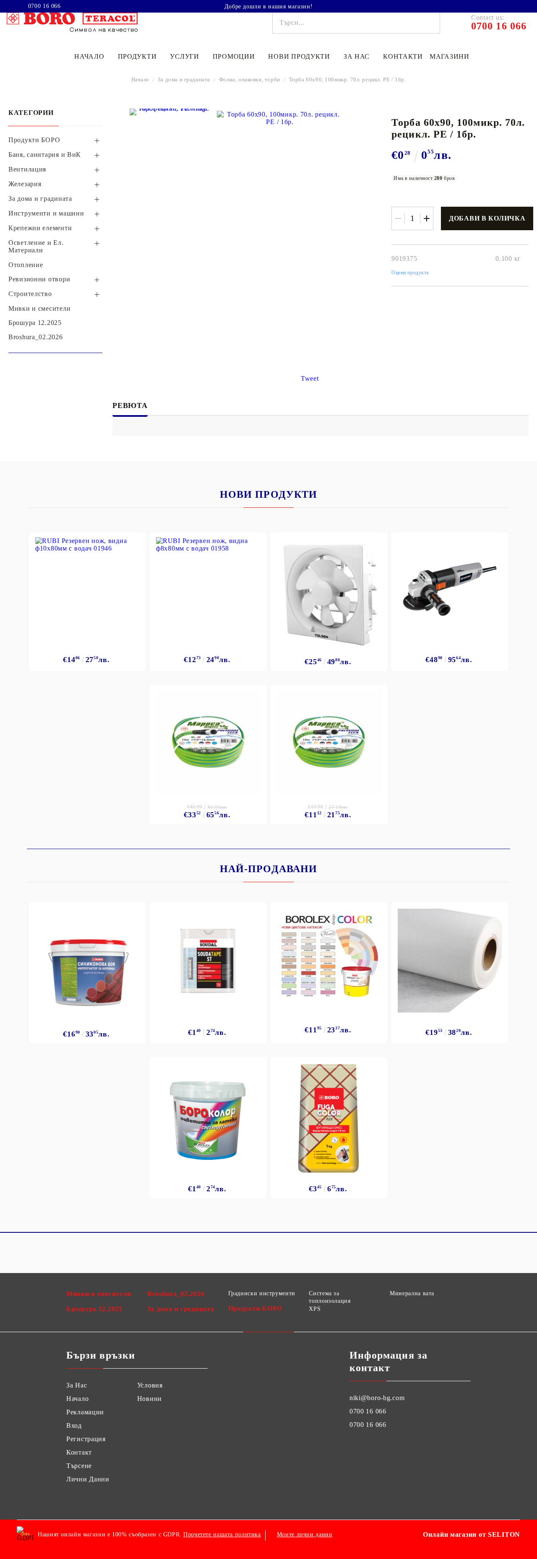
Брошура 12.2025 (94, 1308)
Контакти (403, 56)
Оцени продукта (410, 272)
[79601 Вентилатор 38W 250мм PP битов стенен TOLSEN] (329, 592)
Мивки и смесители (98, 1293)
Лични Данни (87, 1479)
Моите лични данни (305, 1534)
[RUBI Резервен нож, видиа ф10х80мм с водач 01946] (87, 589)
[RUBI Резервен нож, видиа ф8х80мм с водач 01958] (208, 589)
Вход (74, 1425)
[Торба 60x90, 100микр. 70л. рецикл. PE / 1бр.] (170, 112)
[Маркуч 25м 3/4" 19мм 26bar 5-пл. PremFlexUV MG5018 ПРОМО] (208, 742)
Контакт (79, 1452)
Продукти (137, 56)
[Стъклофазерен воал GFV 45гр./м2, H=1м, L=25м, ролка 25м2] (450, 961)
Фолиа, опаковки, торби (249, 79)
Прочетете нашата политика (222, 1534)
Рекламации (85, 1412)
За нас (357, 56)
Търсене (79, 1465)
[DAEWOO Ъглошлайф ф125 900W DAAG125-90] (450, 589)
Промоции (234, 56)
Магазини (449, 56)
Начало (89, 56)
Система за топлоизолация (329, 1297)
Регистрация (86, 1438)
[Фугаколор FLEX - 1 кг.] (329, 1118)
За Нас (76, 1385)
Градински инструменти (261, 1293)
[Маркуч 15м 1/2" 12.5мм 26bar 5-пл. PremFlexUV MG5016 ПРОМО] (329, 742)
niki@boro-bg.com (377, 1397)
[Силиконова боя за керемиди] (87, 963)
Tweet (310, 378)
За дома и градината (184, 79)
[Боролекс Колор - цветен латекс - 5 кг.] (329, 955)
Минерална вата (412, 1293)
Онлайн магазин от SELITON (471, 1534)
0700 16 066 (44, 6)
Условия (150, 1385)
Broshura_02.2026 (176, 1293)
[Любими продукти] (498, 6)
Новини (149, 1398)
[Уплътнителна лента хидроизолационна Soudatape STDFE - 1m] (208, 961)
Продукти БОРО (255, 1308)
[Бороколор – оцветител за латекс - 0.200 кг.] (208, 1118)
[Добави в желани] (135, 541)
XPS (315, 1309)
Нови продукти (299, 56)
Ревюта (130, 405)
